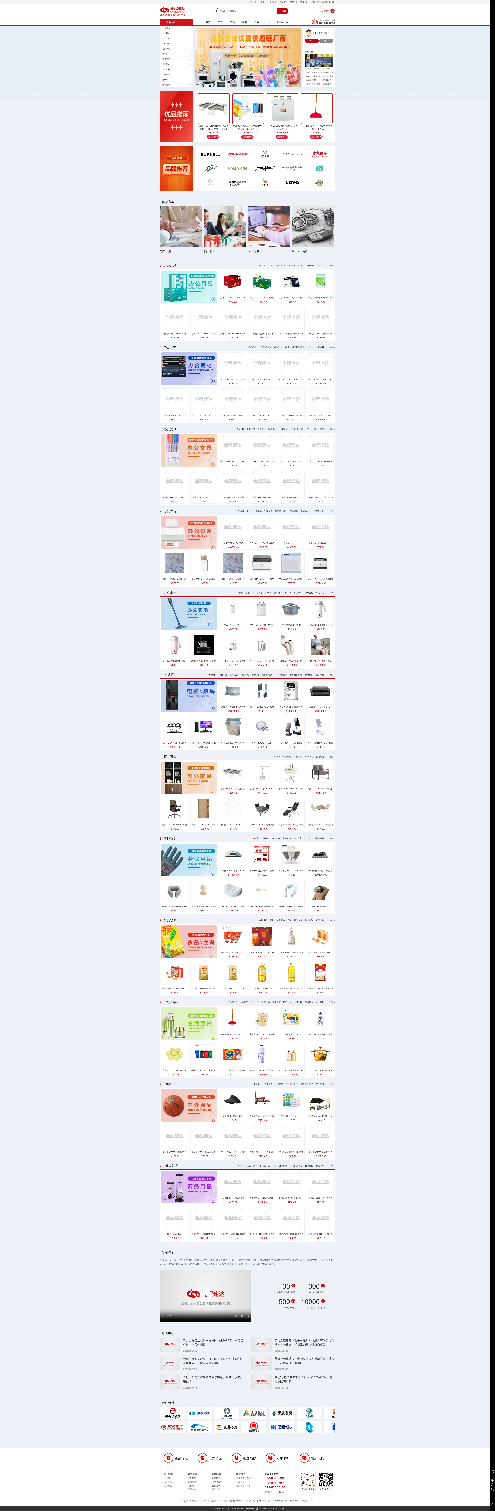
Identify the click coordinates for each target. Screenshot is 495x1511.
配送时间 (192, 1481)
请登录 (256, 2)
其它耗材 (320, 347)
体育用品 (257, 1083)
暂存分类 (311, 265)
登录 (312, 40)
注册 (262, 2)
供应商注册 (303, 2)
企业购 (267, 22)
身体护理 (309, 1002)
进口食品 (298, 920)
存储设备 (255, 674)
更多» (332, 265)
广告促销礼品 (296, 1165)
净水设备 (309, 592)
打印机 (241, 510)
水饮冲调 (263, 920)
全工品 (231, 22)
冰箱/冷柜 (278, 592)
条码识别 (305, 510)
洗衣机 (288, 592)
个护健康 (260, 592)
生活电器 (320, 592)
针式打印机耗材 (299, 347)
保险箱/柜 (298, 756)
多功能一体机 (281, 510)
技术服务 (276, 838)
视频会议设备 (296, 674)
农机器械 (320, 1083)
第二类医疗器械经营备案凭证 (216, 1500)
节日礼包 (320, 920)
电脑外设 (223, 674)
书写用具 (240, 429)
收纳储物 (320, 756)
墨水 (311, 347)
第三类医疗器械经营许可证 (260, 1500)
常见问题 (240, 1481)
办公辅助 (294, 429)
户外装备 (268, 1083)
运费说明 (192, 1485)
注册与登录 (217, 1481)
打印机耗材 (253, 347)
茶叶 (272, 920)
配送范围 (192, 1477)
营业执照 (184, 1500)
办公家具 (287, 756)
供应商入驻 (282, 22)
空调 (269, 592)
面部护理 (298, 1002)
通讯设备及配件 (269, 674)
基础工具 (298, 838)
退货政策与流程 (243, 1477)
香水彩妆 (320, 1002)
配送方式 (192, 1489)
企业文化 (168, 1485)
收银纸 (321, 265)
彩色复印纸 (282, 265)
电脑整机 (212, 674)
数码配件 (309, 674)
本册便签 (251, 429)
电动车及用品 (292, 1083)
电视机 (240, 592)
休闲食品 (281, 920)
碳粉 (287, 347)
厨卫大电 (298, 592)
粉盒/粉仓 (278, 347)
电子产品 (320, 674)
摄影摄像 (234, 674)
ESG (312, 1500)
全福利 (243, 22)
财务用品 (272, 429)
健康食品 (320, 1165)
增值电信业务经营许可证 (299, 1500)
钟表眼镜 (283, 1165)
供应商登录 (293, 2)
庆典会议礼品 (259, 1165)
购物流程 (216, 1477)
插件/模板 (319, 838)
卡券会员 (254, 838)
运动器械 (279, 1083)
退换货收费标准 (243, 1485)
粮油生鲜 (309, 920)
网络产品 (244, 674)
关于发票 (216, 1489)
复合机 (250, 510)
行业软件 (308, 838)
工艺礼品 (272, 1165)
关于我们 (168, 1477)
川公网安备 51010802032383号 (271, 1508)
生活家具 (276, 756)
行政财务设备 (318, 510)
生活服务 (265, 838)
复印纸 (262, 265)
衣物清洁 (276, 1002)
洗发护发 (255, 1002)
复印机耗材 (266, 347)
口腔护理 (287, 1002)
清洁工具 (266, 1002)
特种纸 (292, 265)
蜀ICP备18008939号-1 (246, 1508)
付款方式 (216, 1485)
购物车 (328, 11)
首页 (208, 22)
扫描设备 (268, 510)
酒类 (289, 920)
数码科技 (309, 1165)
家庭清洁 (244, 1002)
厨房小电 (250, 592)
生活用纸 (233, 1002)
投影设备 (294, 510)
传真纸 (301, 265)
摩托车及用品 (307, 1083)
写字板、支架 (318, 429)
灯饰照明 (309, 756)
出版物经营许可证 (280, 1500)
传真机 (258, 510)
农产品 (255, 22)
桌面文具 (261, 429)
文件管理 (283, 429)
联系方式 (168, 1481)
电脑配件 (283, 674)
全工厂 (219, 22)
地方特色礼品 (244, 1165)
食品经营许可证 (196, 1500)
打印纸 (271, 265)
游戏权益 (287, 838)
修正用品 (305, 429)
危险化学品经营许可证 (238, 1500)
